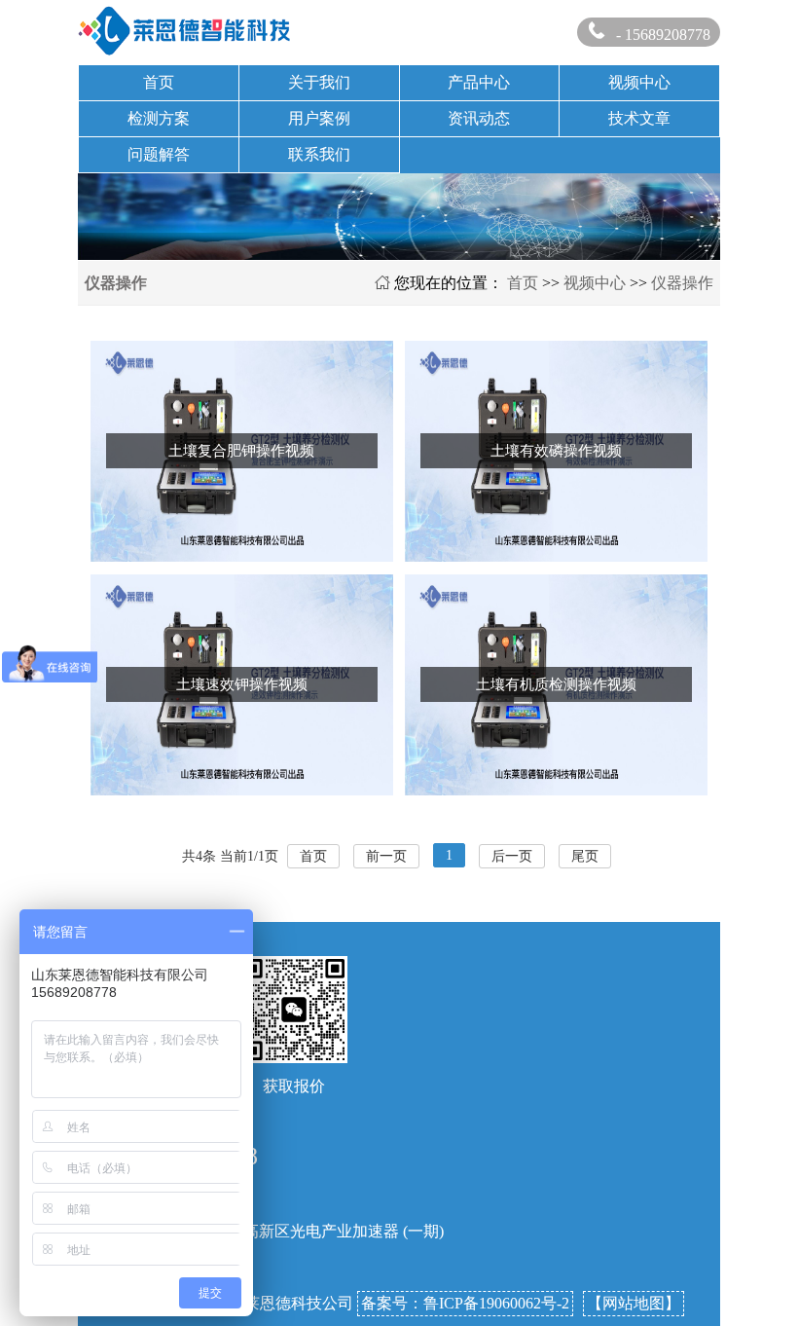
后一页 (511, 856)
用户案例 (319, 118)
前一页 (386, 856)
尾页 (584, 856)
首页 (158, 82)
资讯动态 (479, 118)
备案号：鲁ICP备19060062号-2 (465, 1303)
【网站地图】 (633, 1303)
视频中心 (639, 82)
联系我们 (319, 154)
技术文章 (639, 118)
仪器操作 (682, 283)
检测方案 (158, 118)
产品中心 (479, 82)
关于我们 (319, 82)
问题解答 (158, 154)
